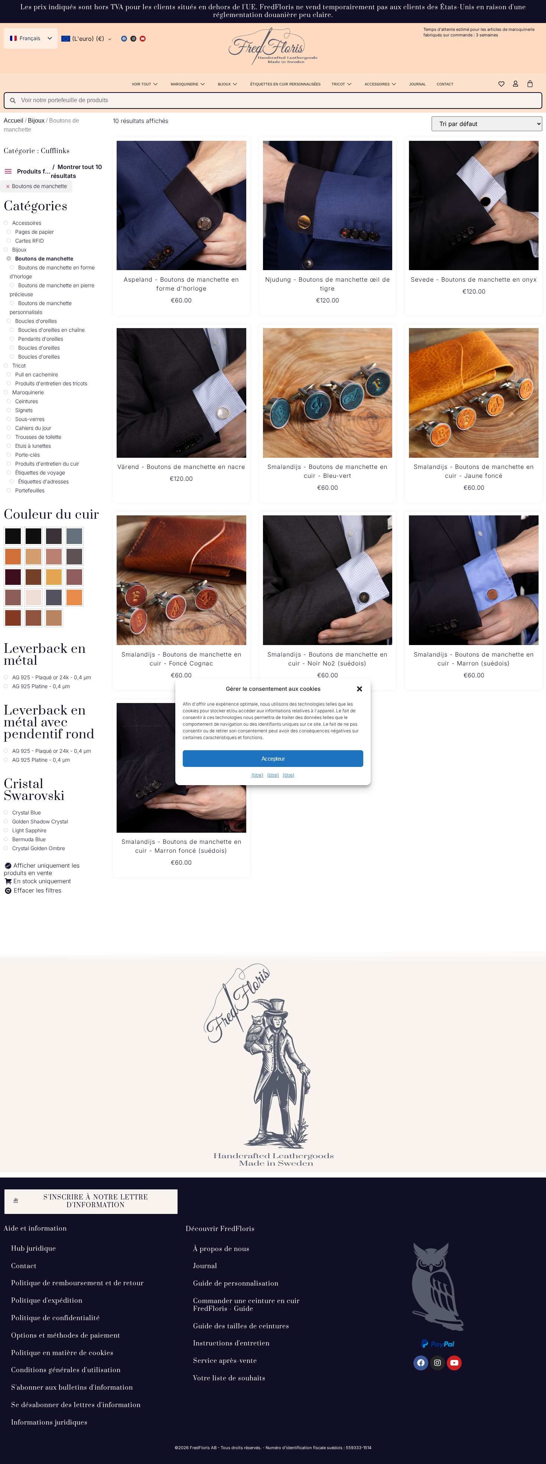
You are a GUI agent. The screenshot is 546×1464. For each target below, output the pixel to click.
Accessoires (377, 84)
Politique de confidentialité (55, 1318)
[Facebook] (124, 39)
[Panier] (530, 83)
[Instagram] (133, 39)
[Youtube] (143, 39)
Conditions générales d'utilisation (66, 1370)
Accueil (13, 120)
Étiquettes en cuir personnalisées (285, 84)
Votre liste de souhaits (229, 1378)
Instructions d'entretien (231, 1344)
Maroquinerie (184, 84)
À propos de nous (221, 1249)
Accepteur (273, 758)
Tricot (338, 84)
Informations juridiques (49, 1423)
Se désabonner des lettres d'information (76, 1405)
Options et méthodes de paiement (65, 1336)
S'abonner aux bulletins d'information (72, 1388)
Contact (445, 84)
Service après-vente (225, 1361)
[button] (359, 689)
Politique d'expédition (46, 1301)
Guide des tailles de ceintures (241, 1326)
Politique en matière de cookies (62, 1353)
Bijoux (224, 84)
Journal (417, 84)
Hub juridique (33, 1249)
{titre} (257, 775)
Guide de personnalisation (236, 1284)
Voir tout (141, 84)
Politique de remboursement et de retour (77, 1283)
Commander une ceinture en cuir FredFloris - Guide (246, 1305)
